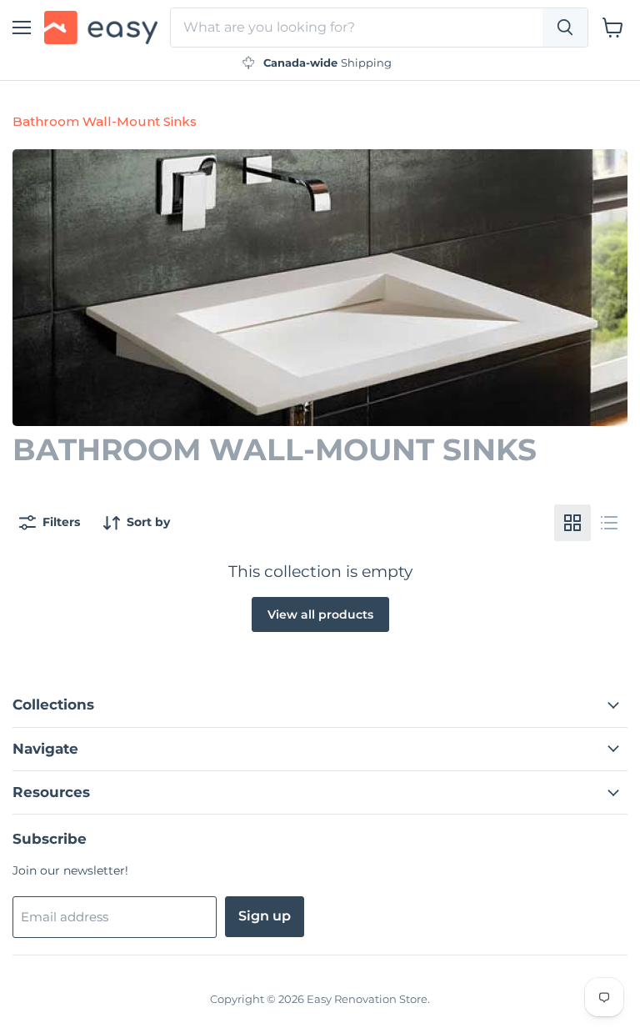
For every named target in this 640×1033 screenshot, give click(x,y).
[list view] (609, 522)
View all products (320, 614)
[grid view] (572, 522)
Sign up (264, 916)
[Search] (565, 27)
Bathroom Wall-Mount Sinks (104, 121)
